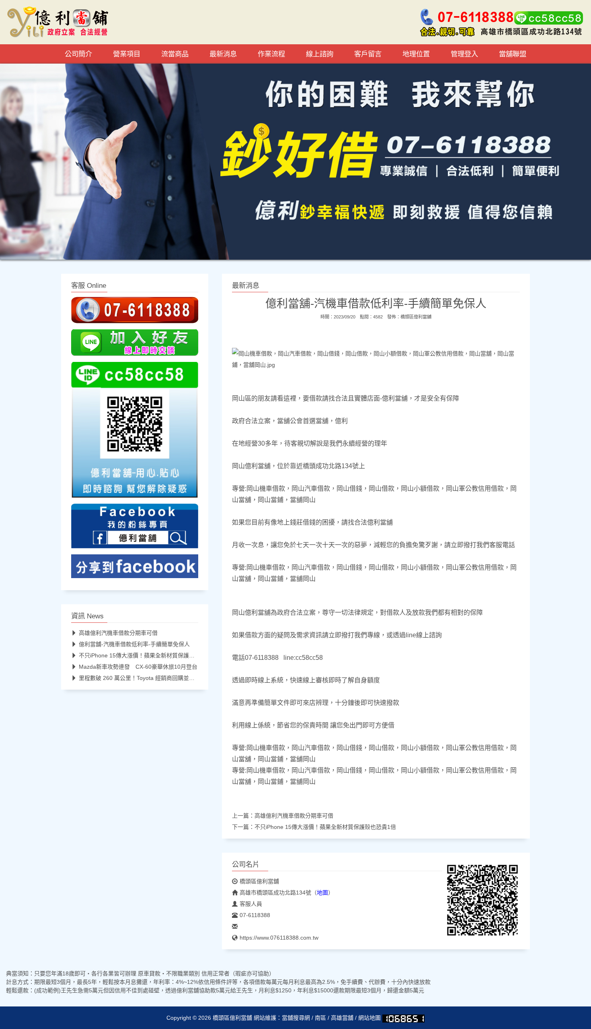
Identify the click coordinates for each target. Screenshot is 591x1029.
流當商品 (175, 54)
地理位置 (416, 54)
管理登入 (464, 54)
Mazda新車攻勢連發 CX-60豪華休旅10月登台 (138, 666)
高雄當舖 (342, 1018)
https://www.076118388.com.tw (279, 937)
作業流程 (271, 54)
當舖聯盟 (512, 54)
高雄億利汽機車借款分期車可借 (293, 815)
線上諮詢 (319, 54)
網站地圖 (369, 1018)
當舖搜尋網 (296, 1018)
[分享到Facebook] (134, 568)
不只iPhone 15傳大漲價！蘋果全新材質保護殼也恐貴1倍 (325, 827)
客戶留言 (368, 54)
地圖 (322, 892)
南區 (320, 1018)
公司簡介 (78, 54)
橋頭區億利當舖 (415, 316)
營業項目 (126, 54)
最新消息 (223, 54)
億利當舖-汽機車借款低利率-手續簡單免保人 (134, 644)
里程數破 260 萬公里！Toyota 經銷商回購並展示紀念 (145, 678)
